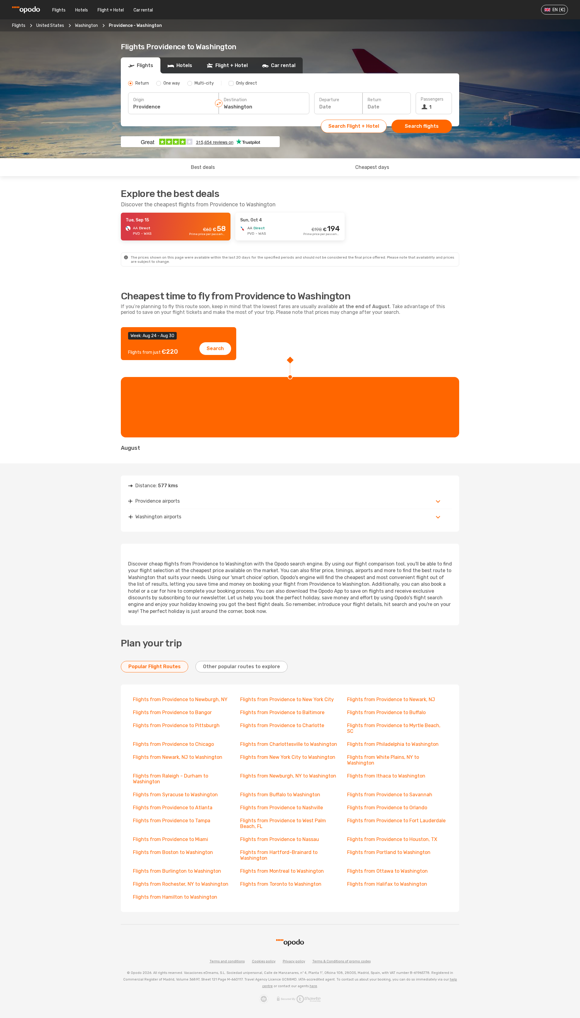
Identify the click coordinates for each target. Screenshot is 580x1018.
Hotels (81, 10)
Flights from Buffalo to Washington (280, 794)
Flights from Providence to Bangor (172, 712)
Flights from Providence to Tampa (171, 820)
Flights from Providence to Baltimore (282, 712)
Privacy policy (294, 961)
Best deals (203, 167)
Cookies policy (264, 961)
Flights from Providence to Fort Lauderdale (396, 820)
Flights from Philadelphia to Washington (393, 744)
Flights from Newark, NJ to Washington (177, 757)
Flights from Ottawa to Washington (387, 871)
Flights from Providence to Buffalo (386, 712)
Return (374, 99)
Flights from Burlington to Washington (177, 871)
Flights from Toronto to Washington (280, 884)
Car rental (143, 10)
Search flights (422, 126)
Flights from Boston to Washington (173, 852)
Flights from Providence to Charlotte (282, 725)
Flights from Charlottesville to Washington (288, 744)
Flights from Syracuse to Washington (175, 794)
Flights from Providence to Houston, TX (392, 839)
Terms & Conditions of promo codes (341, 961)
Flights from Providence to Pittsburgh (176, 725)
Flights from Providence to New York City (287, 699)
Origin (138, 99)
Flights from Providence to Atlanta (172, 807)
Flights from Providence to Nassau (279, 839)
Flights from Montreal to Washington (282, 871)
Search (215, 348)
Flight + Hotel (111, 10)
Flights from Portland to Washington (388, 852)
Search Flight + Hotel (353, 126)
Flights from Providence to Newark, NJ (391, 699)
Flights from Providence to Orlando (387, 807)
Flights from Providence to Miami (170, 839)
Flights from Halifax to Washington (387, 884)
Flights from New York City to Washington (287, 757)
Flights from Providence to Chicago (173, 744)
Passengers (432, 99)
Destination (235, 99)
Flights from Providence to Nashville (281, 807)
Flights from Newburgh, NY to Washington (288, 776)
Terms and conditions (227, 961)
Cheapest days (372, 167)
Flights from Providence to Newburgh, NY (180, 699)
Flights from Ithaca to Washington (386, 776)
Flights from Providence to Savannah (389, 794)
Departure (329, 99)
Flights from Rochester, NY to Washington (180, 884)
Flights (59, 10)
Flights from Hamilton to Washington (175, 897)
